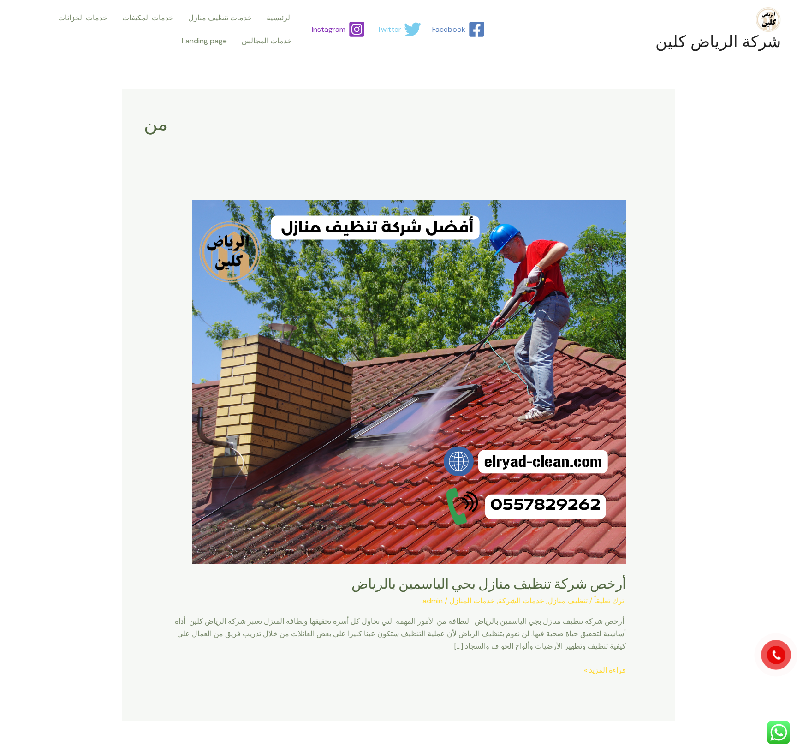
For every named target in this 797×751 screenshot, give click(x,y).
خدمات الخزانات (82, 18)
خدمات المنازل (472, 601)
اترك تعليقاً (610, 601)
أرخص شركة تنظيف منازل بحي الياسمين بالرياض (488, 584)
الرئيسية (279, 18)
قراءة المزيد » (605, 669)
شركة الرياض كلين (718, 41)
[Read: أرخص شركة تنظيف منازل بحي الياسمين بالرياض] (409, 381)
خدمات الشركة (521, 601)
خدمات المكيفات (147, 18)
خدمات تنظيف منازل (220, 18)
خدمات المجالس (267, 41)
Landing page (204, 41)
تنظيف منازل (567, 601)
